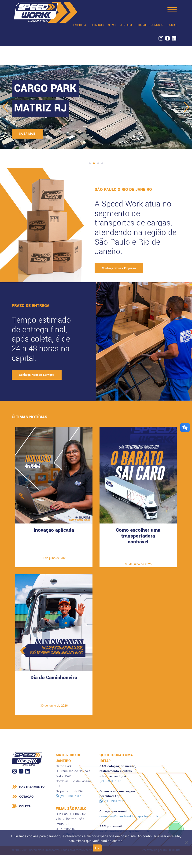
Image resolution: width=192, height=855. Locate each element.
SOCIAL (172, 25)
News (111, 25)
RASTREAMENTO (31, 787)
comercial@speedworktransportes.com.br (129, 816)
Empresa (79, 25)
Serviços (97, 25)
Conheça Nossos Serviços (36, 375)
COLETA (25, 806)
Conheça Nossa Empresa (119, 268)
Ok (97, 848)
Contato (126, 25)
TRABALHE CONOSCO (149, 25)
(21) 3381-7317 (70, 796)
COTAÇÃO (26, 796)
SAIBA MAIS (27, 134)
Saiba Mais (53, 551)
